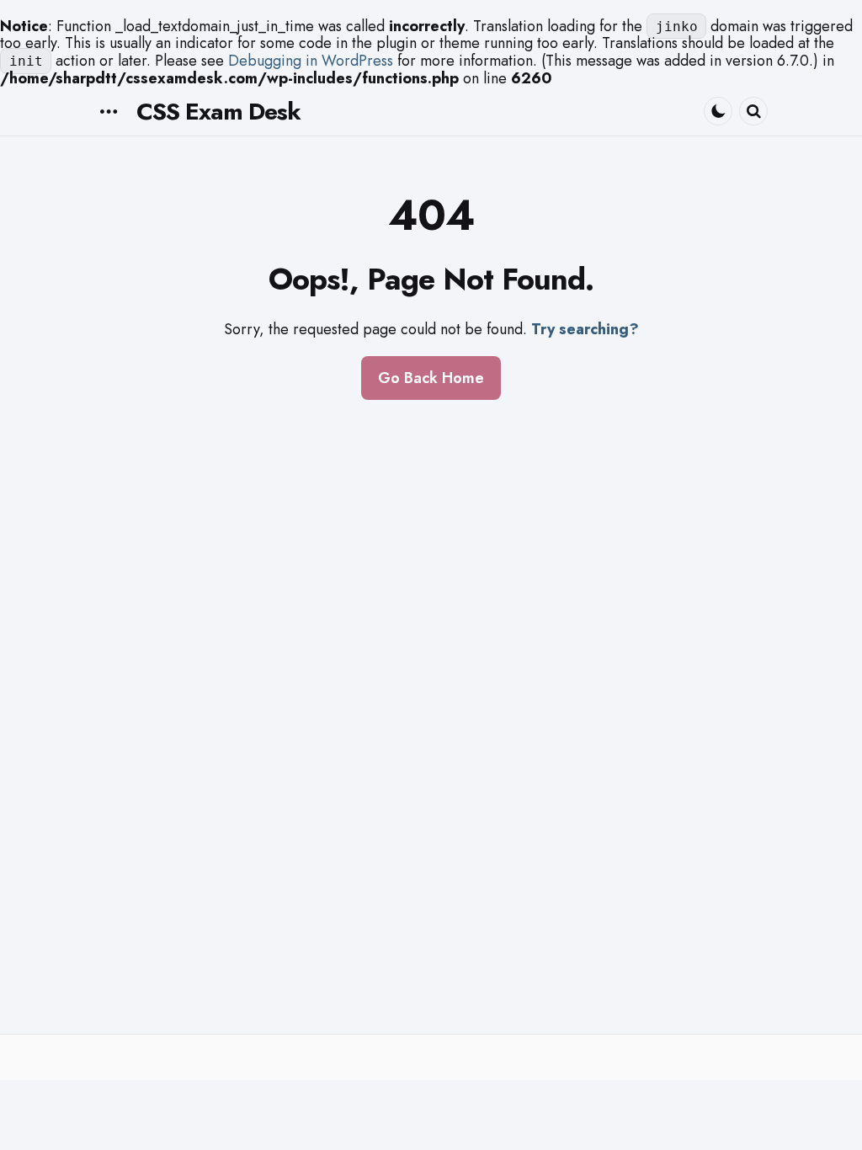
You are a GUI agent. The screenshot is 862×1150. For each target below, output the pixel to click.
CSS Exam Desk (218, 111)
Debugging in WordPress (310, 61)
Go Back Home (431, 378)
